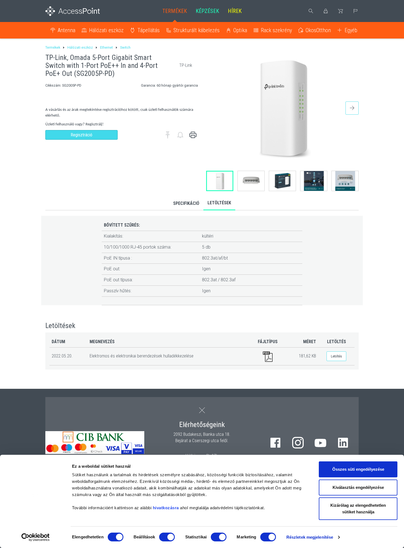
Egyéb (351, 30)
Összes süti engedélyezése (358, 469)
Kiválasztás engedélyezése (358, 487)
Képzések (207, 11)
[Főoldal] (81, 11)
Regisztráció (81, 134)
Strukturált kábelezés (196, 30)
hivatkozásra (166, 507)
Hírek (235, 11)
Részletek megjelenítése (309, 537)
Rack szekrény (276, 30)
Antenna (66, 30)
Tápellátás (148, 30)
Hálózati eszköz (106, 30)
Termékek (174, 11)
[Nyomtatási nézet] (193, 135)
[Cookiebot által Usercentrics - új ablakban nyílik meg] (36, 537)
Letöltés (336, 356)
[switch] (167, 537)
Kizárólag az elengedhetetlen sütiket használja (358, 508)
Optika (240, 30)
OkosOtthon (318, 30)
